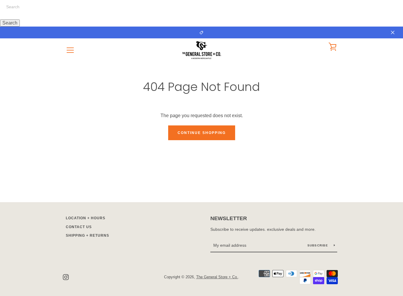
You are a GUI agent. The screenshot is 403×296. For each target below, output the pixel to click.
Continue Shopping (202, 133)
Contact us (79, 227)
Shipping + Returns (87, 235)
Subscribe (318, 245)
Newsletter (228, 218)
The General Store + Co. (217, 277)
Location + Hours (85, 218)
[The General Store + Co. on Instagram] (66, 276)
